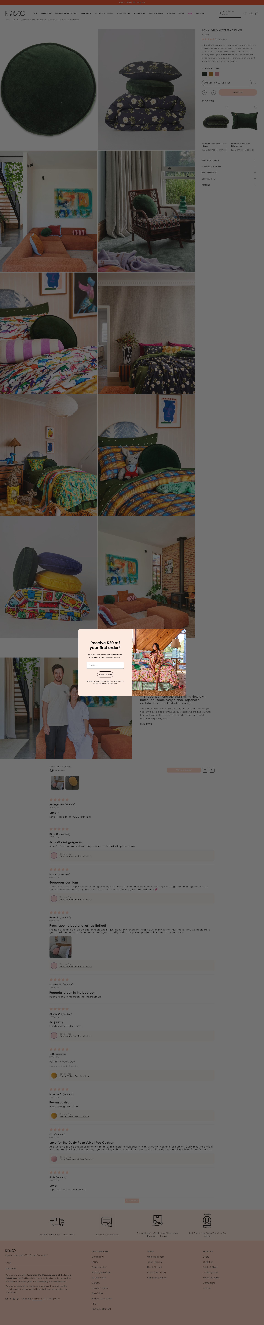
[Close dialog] (183, 631)
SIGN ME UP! (105, 674)
